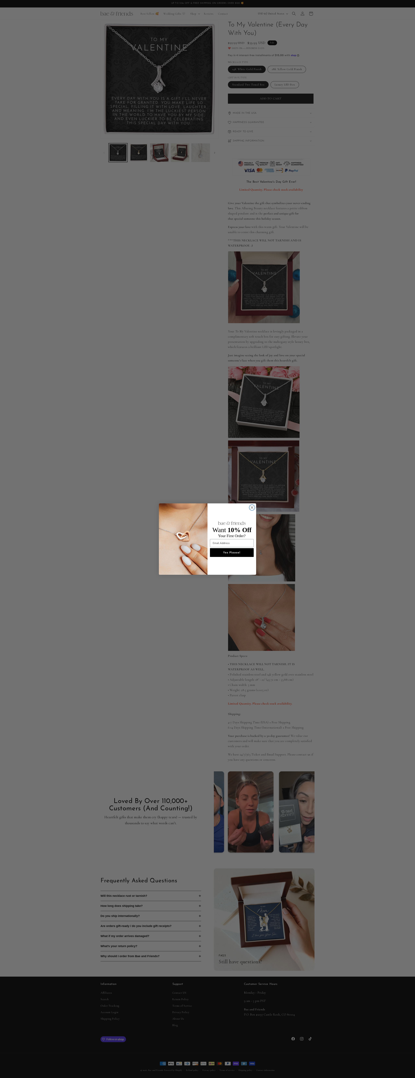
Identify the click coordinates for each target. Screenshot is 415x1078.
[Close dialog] (252, 507)
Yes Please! (231, 552)
